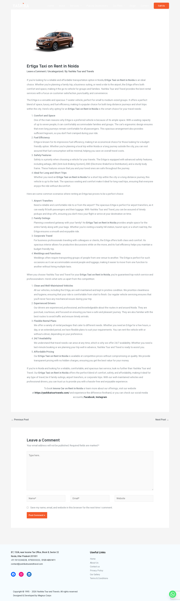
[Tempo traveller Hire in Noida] (21, 5)
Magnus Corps (44, 595)
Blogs (133, 5)
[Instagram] (21, 574)
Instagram (101, 397)
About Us (94, 563)
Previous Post (20, 419)
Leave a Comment (36, 71)
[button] (161, 6)
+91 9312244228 (19, 560)
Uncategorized (55, 71)
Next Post (162, 419)
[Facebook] (13, 574)
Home (51, 5)
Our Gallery (95, 574)
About (62, 5)
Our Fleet (117, 5)
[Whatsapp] (172, 594)
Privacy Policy (96, 570)
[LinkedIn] (29, 574)
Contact (144, 5)
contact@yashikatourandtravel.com (27, 564)
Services (74, 5)
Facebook (89, 397)
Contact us (95, 566)
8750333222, (34, 560)
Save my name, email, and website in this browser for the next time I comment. (71, 507)
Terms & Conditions (99, 578)
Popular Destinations (97, 5)
